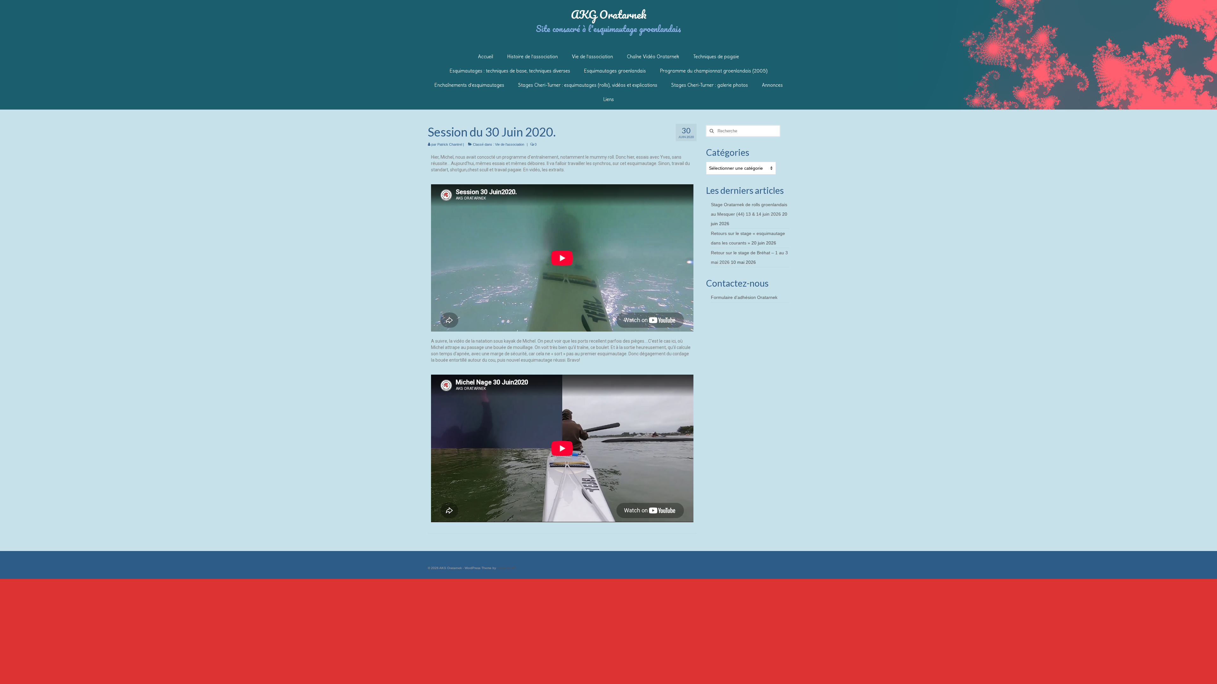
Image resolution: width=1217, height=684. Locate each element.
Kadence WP (506, 568)
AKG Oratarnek (609, 14)
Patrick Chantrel (449, 144)
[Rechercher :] (743, 130)
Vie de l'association (509, 144)
